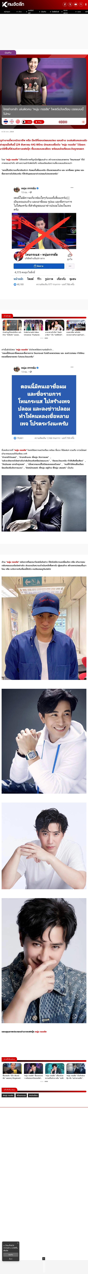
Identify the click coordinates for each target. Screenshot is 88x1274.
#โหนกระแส (21, 1095)
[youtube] (76, 4)
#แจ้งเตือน (33, 1095)
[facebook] (65, 4)
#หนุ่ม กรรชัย (8, 1095)
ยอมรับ (10, 1255)
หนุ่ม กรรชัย (12, 159)
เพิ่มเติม (5, 1250)
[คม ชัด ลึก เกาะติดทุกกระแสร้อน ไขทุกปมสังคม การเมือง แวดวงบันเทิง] (44, 5)
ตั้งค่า (11, 1259)
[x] (70, 4)
